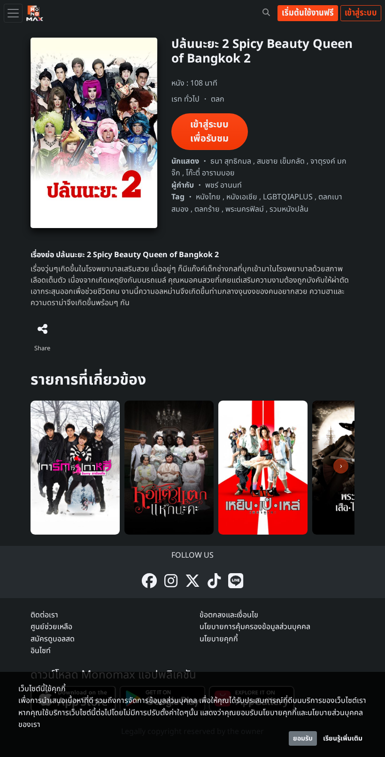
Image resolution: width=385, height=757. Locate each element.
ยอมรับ (303, 738)
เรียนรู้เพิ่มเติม (342, 738)
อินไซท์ (41, 650)
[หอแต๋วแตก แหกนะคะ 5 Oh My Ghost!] (169, 467)
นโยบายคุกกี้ (219, 639)
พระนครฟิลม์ (244, 209)
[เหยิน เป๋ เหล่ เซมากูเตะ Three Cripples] (263, 467)
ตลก (217, 99)
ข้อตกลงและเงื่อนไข (229, 615)
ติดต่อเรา (44, 615)
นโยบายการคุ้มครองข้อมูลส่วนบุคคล (255, 626)
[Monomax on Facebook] (149, 582)
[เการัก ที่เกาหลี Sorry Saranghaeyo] (75, 467)
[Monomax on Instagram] (170, 582)
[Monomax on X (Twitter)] (192, 582)
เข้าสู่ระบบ (361, 13)
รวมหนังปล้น (289, 209)
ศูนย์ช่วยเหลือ (51, 626)
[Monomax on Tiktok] (214, 582)
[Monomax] (34, 13)
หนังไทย (208, 197)
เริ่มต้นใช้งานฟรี (308, 13)
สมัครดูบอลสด (53, 639)
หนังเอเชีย (241, 197)
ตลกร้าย (207, 209)
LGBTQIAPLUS (288, 197)
